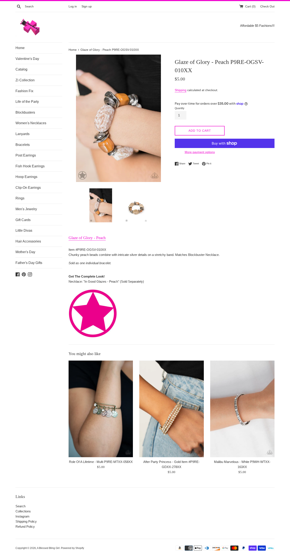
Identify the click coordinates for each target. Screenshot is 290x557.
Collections (23, 511)
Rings (19, 198)
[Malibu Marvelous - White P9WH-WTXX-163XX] (242, 409)
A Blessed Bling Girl (48, 548)
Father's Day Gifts (28, 263)
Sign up (87, 6)
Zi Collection (25, 80)
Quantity (179, 108)
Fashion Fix (24, 91)
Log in (73, 6)
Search (20, 506)
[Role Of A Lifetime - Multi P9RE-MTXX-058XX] (101, 409)
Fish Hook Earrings (30, 166)
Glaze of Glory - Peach (87, 237)
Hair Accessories (28, 241)
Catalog (21, 69)
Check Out (267, 6)
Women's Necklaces (30, 123)
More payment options (200, 152)
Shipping (180, 90)
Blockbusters (25, 112)
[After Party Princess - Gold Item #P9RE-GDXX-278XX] (171, 409)
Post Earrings (25, 155)
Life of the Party (27, 101)
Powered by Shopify (72, 548)
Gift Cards (23, 220)
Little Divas (23, 230)
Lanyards (22, 134)
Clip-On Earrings (28, 187)
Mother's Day (25, 252)
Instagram (22, 516)
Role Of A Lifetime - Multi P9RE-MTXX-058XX (101, 462)
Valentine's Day (27, 59)
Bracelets (22, 145)
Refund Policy (25, 526)
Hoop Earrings (26, 177)
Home (20, 48)
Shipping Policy (26, 521)
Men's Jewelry (26, 209)
